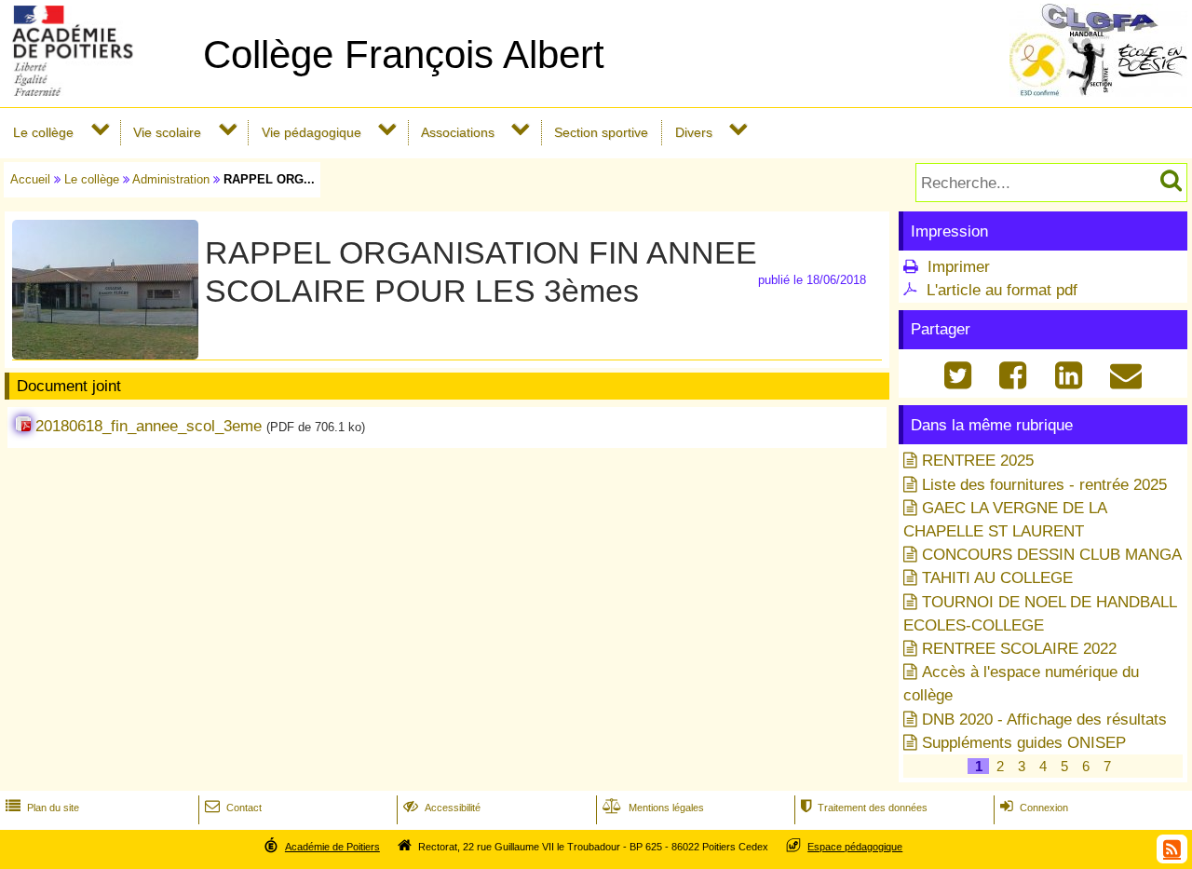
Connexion (1034, 807)
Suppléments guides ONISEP (1024, 743)
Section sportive (601, 132)
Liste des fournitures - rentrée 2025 (1044, 485)
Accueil (30, 179)
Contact (233, 807)
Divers (693, 132)
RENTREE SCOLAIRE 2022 (1019, 649)
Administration (171, 179)
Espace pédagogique (854, 846)
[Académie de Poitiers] (98, 91)
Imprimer (959, 267)
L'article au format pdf (1002, 290)
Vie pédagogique (311, 132)
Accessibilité (442, 807)
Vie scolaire (167, 132)
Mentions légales (653, 807)
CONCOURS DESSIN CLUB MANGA (1052, 554)
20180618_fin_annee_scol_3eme (148, 426)
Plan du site (42, 807)
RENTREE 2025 (978, 460)
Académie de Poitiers (332, 846)
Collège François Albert (403, 54)
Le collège (43, 132)
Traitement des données (864, 807)
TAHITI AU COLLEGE (997, 578)
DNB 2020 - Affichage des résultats (1044, 719)
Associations (457, 132)
